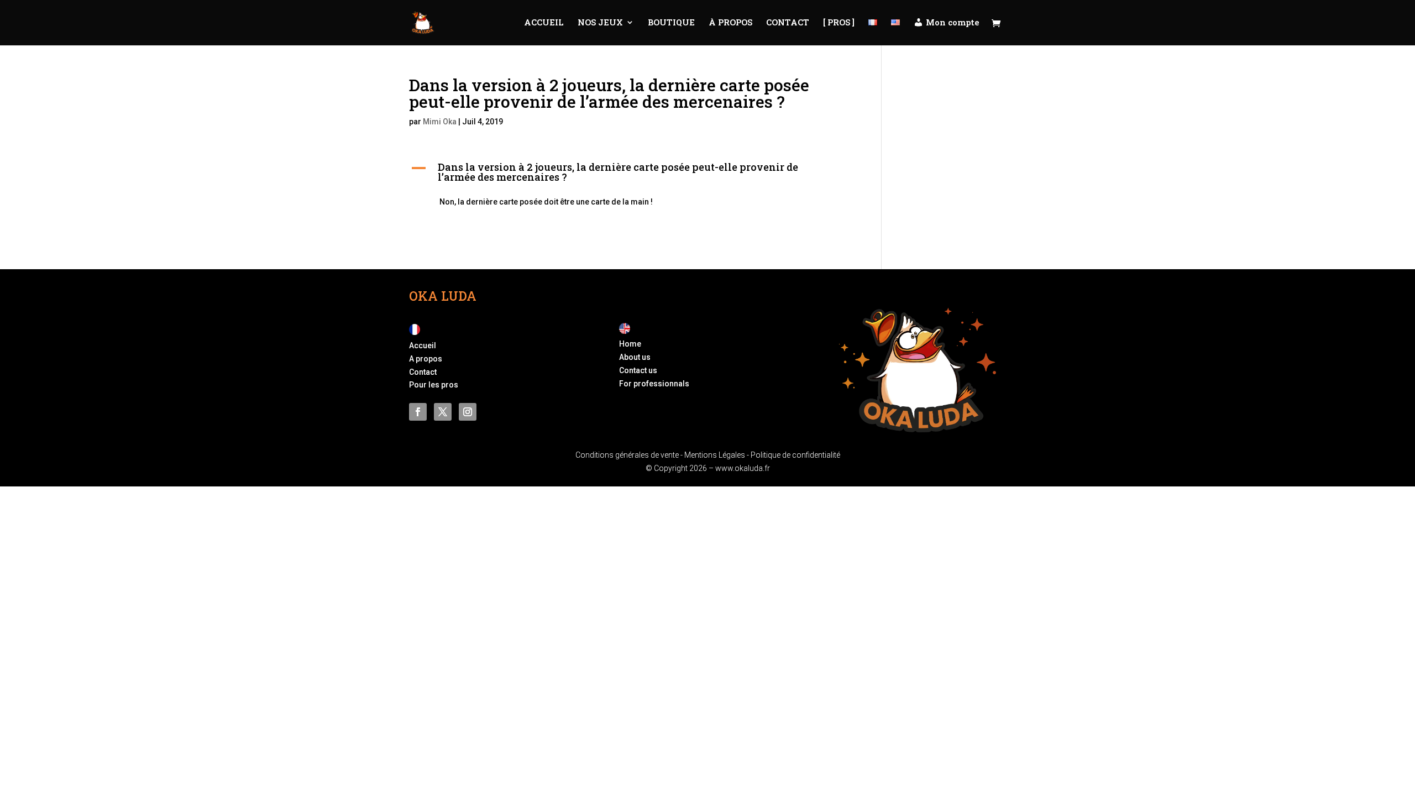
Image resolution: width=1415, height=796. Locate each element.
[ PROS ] (839, 23)
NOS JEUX (600, 23)
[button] (628, 174)
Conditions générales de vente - (629, 455)
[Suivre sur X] (443, 412)
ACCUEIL (544, 23)
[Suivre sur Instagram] (467, 412)
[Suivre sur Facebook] (418, 412)
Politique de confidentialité (795, 455)
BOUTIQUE (671, 23)
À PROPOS (730, 23)
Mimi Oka (440, 121)
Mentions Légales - (717, 455)
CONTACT (787, 23)
